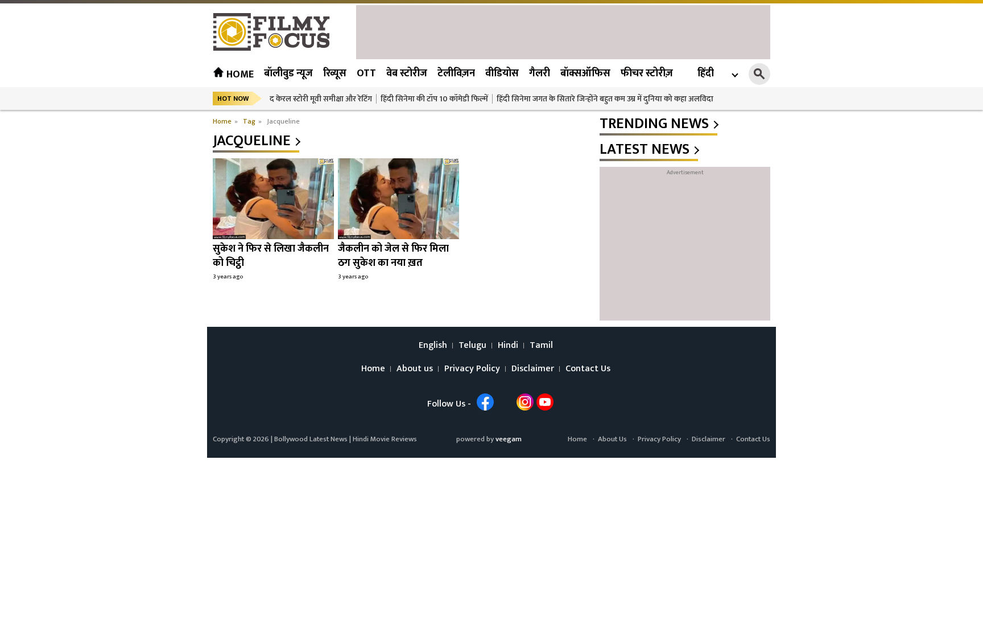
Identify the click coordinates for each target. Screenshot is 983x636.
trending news (654, 124)
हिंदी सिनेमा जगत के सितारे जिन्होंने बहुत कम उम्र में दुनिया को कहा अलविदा (605, 98)
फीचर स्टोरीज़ (647, 73)
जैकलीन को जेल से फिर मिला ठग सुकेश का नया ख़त (393, 256)
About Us (612, 439)
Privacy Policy (472, 369)
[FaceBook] (485, 402)
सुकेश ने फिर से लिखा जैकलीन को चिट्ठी (271, 256)
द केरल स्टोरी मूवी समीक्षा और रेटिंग (321, 98)
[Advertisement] (563, 30)
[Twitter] (505, 402)
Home (239, 74)
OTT (366, 73)
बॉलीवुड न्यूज (288, 73)
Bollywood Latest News (311, 439)
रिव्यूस (334, 73)
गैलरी (539, 73)
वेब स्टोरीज (406, 73)
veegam (508, 439)
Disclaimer (532, 369)
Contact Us (587, 369)
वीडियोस (502, 73)
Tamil (541, 345)
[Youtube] (545, 402)
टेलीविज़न (456, 73)
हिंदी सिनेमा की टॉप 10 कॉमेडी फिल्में (434, 98)
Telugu (472, 345)
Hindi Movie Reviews (385, 439)
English (433, 345)
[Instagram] (525, 402)
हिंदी (705, 73)
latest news (644, 149)
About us (414, 369)
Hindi (508, 345)
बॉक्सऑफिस (585, 73)
